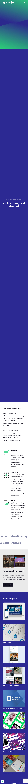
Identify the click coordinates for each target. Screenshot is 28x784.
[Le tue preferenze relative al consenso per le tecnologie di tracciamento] (2, 781)
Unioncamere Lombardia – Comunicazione (13, 708)
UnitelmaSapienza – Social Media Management (11, 686)
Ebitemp (5, 664)
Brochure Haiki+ (7, 642)
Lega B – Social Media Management (12, 729)
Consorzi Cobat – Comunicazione (11, 773)
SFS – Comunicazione (8, 751)
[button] (14, 611)
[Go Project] (10, 2)
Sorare (4, 620)
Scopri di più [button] (8, 584)
